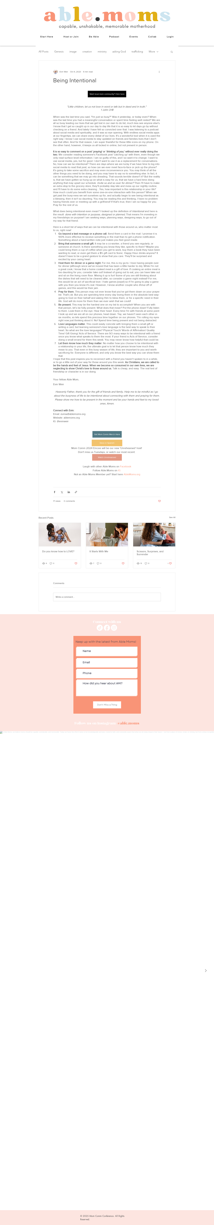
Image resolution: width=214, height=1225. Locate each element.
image (73, 51)
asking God (119, 51)
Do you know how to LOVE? (58, 551)
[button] (94, 37)
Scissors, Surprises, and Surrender (150, 553)
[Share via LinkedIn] (68, 492)
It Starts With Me (99, 551)
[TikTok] (100, 628)
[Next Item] (205, 970)
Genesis (59, 51)
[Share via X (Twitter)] (61, 492)
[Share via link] (76, 492)
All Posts (43, 51)
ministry (102, 51)
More (152, 51)
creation (87, 51)
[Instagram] (114, 628)
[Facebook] (107, 628)
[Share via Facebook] (54, 492)
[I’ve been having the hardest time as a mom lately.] (107, 534)
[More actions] (159, 71)
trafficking (137, 51)
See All (172, 517)
